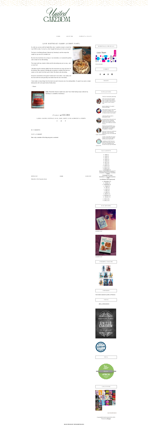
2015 (105, 165)
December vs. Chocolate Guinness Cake (107, 177)
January (106, 197)
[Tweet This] (61, 121)
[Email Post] (60, 115)
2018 (106, 160)
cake (60, 118)
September (106, 184)
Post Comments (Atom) (42, 179)
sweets (83, 118)
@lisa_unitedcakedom (104, 304)
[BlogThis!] (64, 115)
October (107, 183)
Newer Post (34, 176)
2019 (106, 159)
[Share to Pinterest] (69, 115)
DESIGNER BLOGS (79, 424)
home (58, 36)
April (106, 192)
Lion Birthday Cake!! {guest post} (107, 179)
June (106, 189)
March (106, 193)
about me (69, 36)
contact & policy (85, 36)
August (106, 186)
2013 (105, 168)
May (106, 190)
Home (61, 176)
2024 (106, 154)
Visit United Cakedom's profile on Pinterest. (105, 294)
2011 (105, 200)
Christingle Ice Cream (107, 175)
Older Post (88, 176)
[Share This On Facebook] (57, 121)
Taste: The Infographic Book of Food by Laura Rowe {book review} (108, 138)
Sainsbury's (76, 118)
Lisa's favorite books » (112, 412)
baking (44, 118)
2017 (106, 162)
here (73, 91)
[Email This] (62, 115)
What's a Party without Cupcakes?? (107, 171)
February (106, 195)
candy (65, 118)
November (106, 181)
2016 (106, 164)
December (106, 169)
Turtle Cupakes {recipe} (109, 96)
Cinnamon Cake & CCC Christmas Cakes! (107, 173)
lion (69, 118)
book (56, 118)
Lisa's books (106, 386)
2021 (106, 157)
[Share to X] (66, 115)
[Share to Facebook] (67, 115)
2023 (106, 156)
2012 (105, 199)
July (106, 187)
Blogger (109, 418)
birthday (51, 118)
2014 (105, 167)
